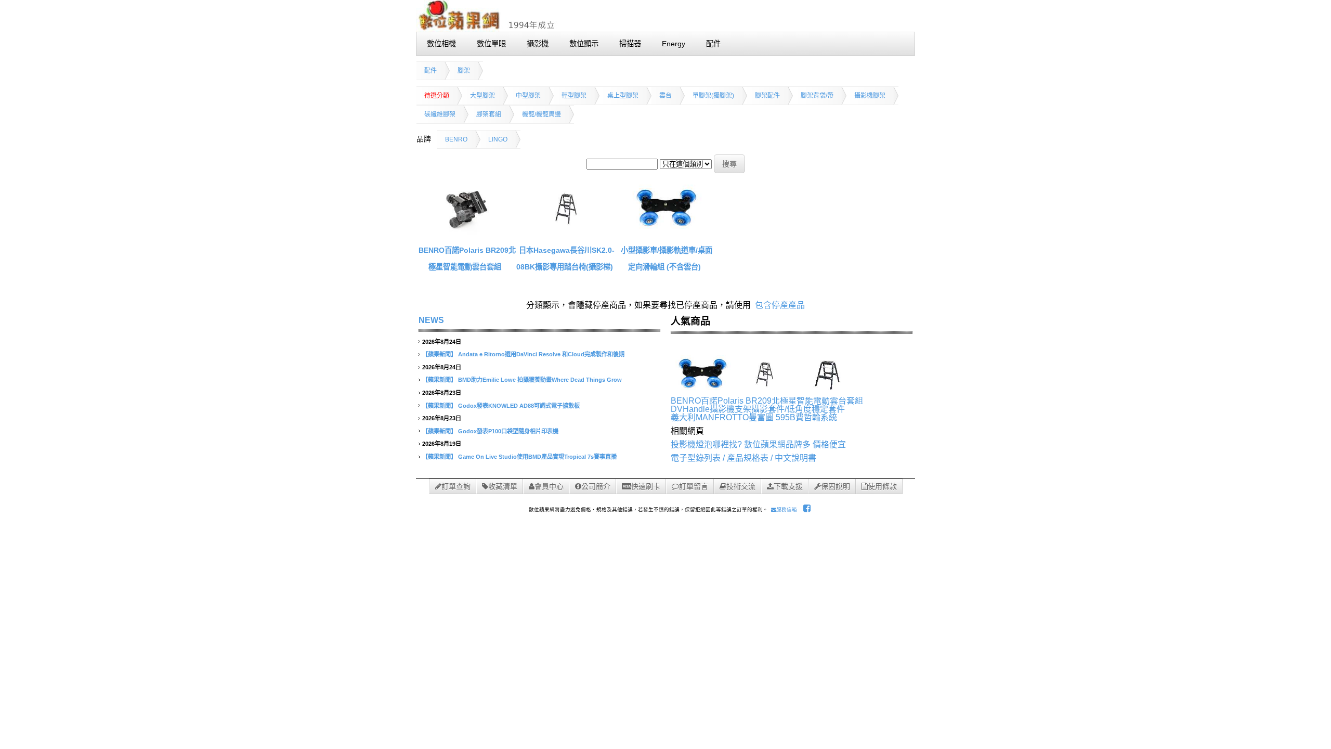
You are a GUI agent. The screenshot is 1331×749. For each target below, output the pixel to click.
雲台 (665, 95)
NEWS (431, 320)
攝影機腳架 (869, 95)
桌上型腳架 (622, 95)
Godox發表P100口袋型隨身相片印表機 (508, 431)
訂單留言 (693, 486)
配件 (430, 70)
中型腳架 (528, 95)
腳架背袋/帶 (817, 95)
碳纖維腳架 (439, 114)
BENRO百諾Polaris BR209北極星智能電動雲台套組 (767, 400)
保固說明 (835, 486)
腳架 (464, 70)
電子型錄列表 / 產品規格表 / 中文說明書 (743, 458)
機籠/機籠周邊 (541, 114)
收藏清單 (502, 486)
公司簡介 (595, 486)
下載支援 (788, 486)
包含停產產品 (780, 305)
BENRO (456, 139)
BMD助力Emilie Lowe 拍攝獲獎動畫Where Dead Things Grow (540, 380)
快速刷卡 (645, 486)
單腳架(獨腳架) (713, 95)
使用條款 (882, 486)
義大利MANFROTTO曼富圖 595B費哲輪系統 (754, 417)
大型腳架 (482, 95)
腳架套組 (488, 114)
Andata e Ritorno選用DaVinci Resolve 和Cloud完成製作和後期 (541, 354)
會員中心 (549, 486)
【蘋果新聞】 (439, 354)
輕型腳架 (574, 95)
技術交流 (740, 486)
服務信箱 (786, 509)
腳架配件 (767, 95)
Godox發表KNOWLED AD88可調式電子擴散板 (519, 406)
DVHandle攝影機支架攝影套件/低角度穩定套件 (758, 409)
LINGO (497, 139)
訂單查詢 (456, 486)
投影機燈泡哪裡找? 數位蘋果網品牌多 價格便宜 (758, 444)
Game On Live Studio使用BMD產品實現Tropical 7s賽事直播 (537, 457)
